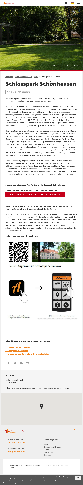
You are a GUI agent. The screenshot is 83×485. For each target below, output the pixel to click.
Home (46, 444)
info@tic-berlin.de (16, 451)
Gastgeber (47, 455)
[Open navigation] (78, 3)
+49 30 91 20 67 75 (16, 442)
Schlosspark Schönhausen (16, 350)
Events (46, 450)
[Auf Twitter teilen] (15, 363)
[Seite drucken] (28, 363)
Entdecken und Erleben (52, 447)
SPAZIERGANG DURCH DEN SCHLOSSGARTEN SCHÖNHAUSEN (35, 194)
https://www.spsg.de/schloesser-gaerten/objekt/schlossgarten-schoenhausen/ (37, 388)
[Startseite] (8, 3)
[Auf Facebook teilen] (8, 363)
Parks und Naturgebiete (18, 92)
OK (78, 478)
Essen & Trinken (49, 452)
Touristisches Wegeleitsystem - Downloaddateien (27, 354)
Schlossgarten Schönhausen (17, 347)
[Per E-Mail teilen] (21, 363)
